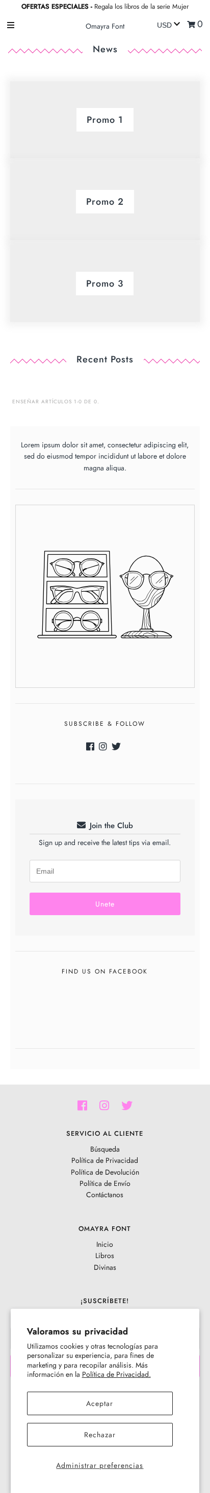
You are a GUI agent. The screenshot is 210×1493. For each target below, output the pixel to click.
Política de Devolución (105, 1172)
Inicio (104, 1244)
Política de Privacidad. (116, 1374)
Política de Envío (105, 1183)
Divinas (105, 1267)
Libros (104, 1255)
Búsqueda (105, 1149)
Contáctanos (104, 1194)
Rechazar (100, 1435)
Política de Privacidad (104, 1160)
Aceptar (99, 1403)
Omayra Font (105, 26)
